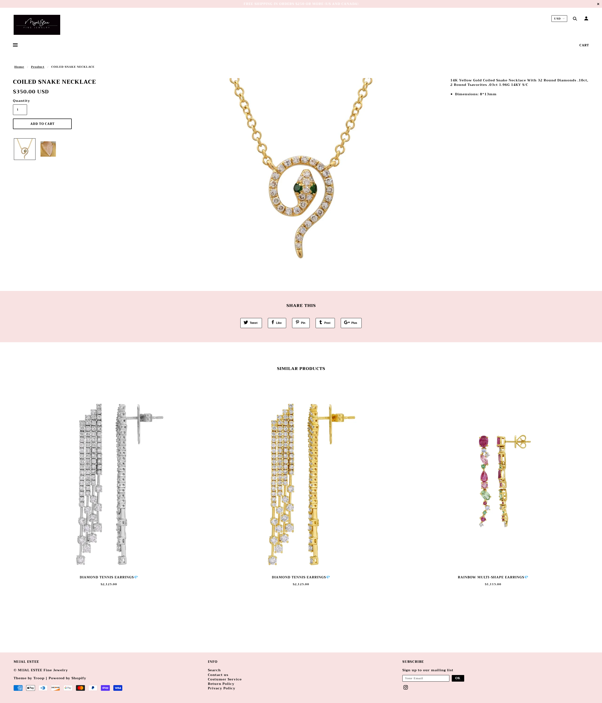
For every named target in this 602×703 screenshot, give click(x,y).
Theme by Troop (29, 678)
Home (19, 66)
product (37, 66)
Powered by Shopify (67, 678)
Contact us (218, 675)
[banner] (37, 25)
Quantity (20, 101)
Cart (584, 45)
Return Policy (221, 684)
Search (214, 670)
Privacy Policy (221, 688)
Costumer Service (225, 679)
